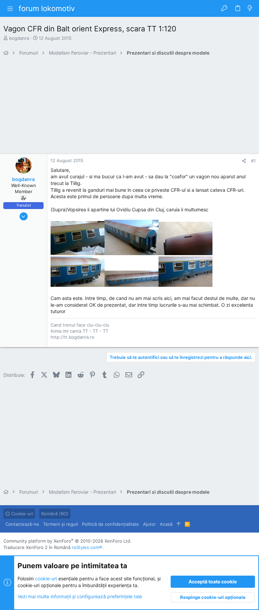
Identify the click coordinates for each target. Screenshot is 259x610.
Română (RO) (54, 513)
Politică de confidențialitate (110, 524)
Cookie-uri (21, 513)
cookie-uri (46, 578)
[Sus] (178, 524)
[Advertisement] (129, 107)
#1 (253, 160)
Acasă (166, 524)
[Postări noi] (250, 8)
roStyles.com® (87, 547)
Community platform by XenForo (67, 541)
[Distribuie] (244, 161)
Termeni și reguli (60, 524)
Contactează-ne (22, 524)
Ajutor (149, 524)
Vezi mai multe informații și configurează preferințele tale (80, 596)
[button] (10, 8)
